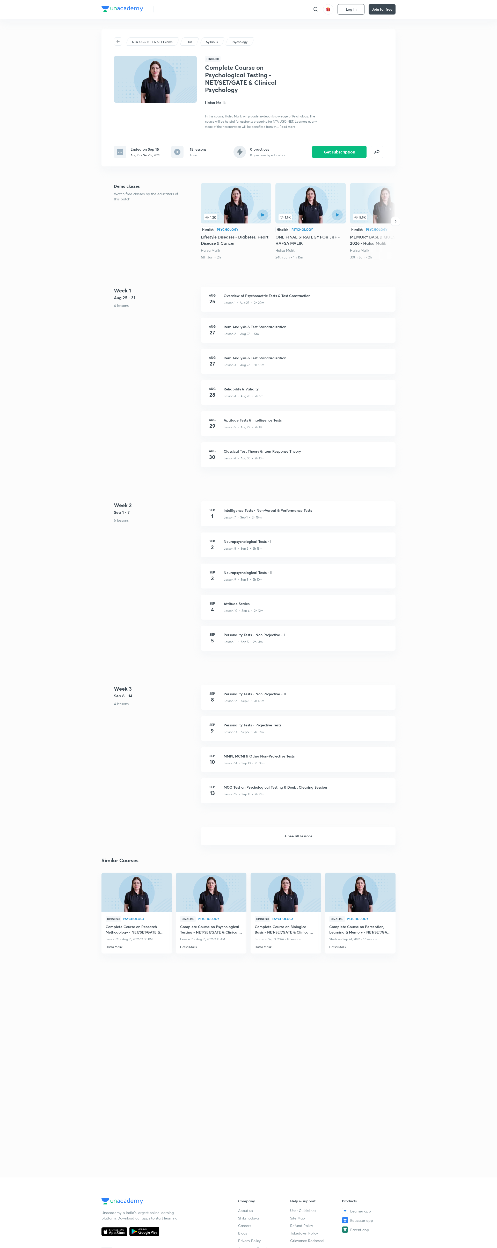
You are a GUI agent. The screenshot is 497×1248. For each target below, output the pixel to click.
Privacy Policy (249, 1240)
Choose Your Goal (180, 9)
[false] (377, 152)
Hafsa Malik (210, 250)
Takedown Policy (304, 1233)
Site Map (297, 1218)
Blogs (242, 1233)
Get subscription (339, 152)
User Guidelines (303, 1210)
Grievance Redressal (307, 1240)
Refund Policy (301, 1225)
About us (245, 1210)
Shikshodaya (248, 1218)
